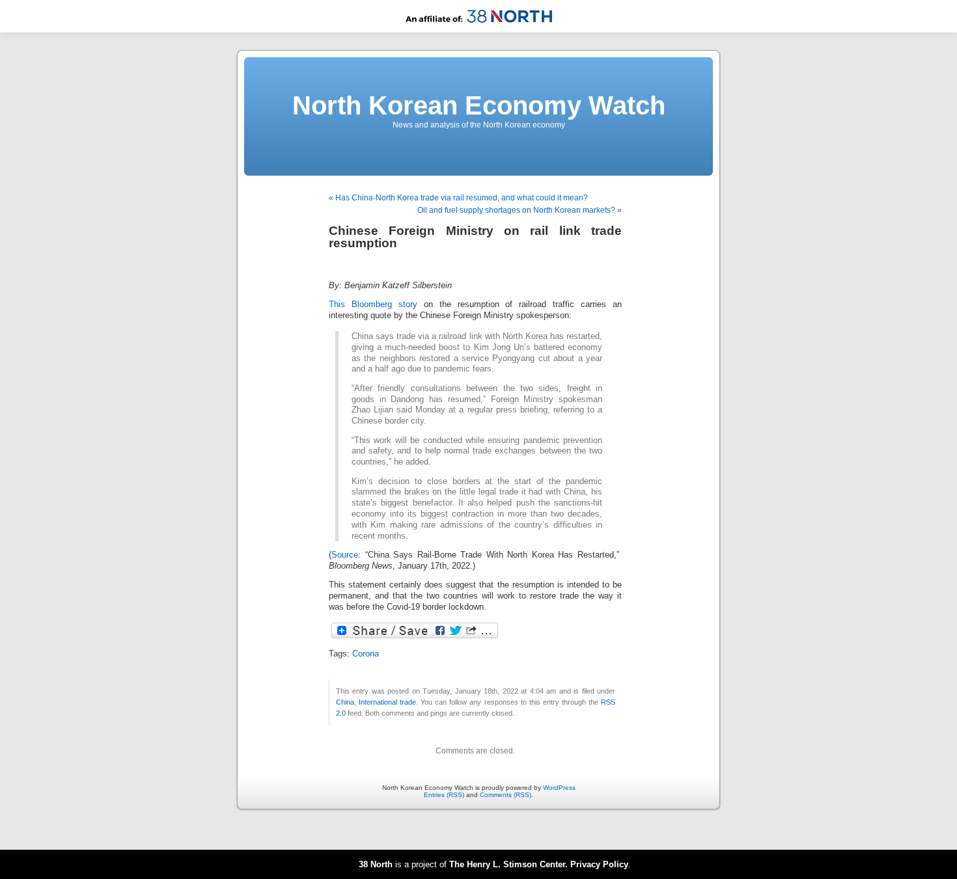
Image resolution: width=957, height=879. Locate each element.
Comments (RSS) (505, 794)
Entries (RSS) (444, 794)
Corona (365, 653)
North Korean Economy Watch (478, 105)
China (345, 702)
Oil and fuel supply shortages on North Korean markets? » (519, 210)
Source (344, 555)
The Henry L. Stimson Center (507, 864)
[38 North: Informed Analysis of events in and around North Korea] (479, 30)
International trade (387, 702)
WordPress (559, 787)
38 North (376, 864)
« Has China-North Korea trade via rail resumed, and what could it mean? (458, 197)
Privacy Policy (599, 864)
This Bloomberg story (373, 304)
